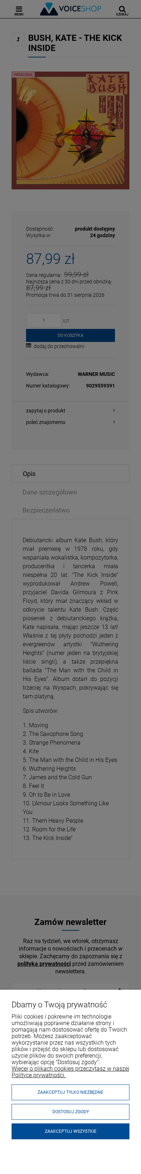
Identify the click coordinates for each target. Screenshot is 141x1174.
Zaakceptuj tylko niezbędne (70, 1092)
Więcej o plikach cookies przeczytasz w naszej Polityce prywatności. (70, 1072)
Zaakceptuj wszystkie (71, 1131)
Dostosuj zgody (70, 1111)
